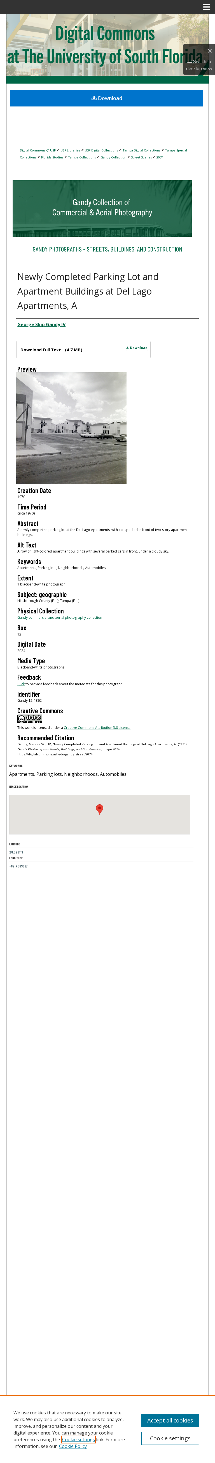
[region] (107, 1429)
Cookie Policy (73, 1446)
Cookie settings (78, 1439)
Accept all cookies (170, 1420)
